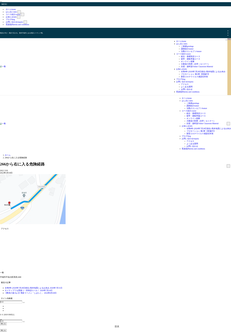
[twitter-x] (230, 30)
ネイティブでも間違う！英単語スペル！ (28, 290)
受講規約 (17, 24)
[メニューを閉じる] (1, 1)
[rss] (230, 35)
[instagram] (230, 32)
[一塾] (3, 66)
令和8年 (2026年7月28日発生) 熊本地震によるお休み (33, 288)
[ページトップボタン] (1, 319)
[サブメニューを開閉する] (19, 12)
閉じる (3, 324)
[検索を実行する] (24, 302)
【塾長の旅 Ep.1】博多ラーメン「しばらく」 (31, 293)
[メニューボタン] (226, 39)
